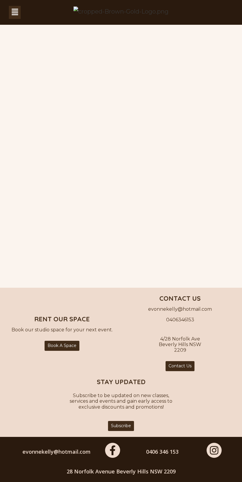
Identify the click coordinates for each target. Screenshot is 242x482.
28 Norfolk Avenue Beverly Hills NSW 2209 (121, 471)
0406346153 (180, 320)
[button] (15, 12)
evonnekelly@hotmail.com (56, 451)
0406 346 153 (162, 451)
